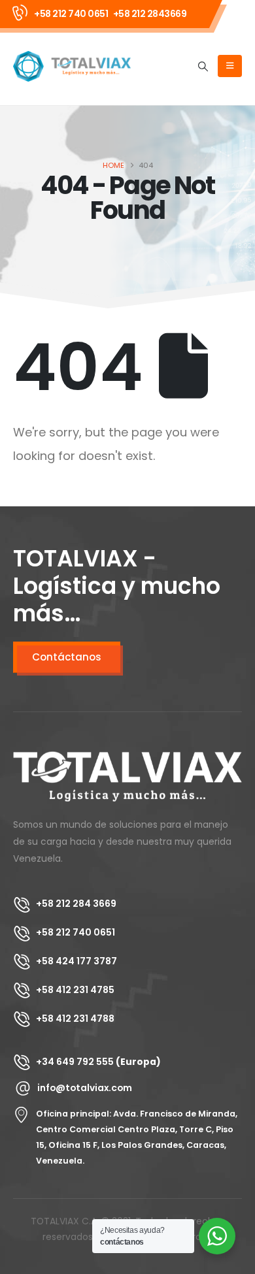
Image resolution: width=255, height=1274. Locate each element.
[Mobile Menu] (230, 66)
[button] (203, 66)
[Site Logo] (72, 66)
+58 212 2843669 (150, 13)
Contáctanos (66, 657)
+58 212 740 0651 (71, 13)
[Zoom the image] (127, 759)
